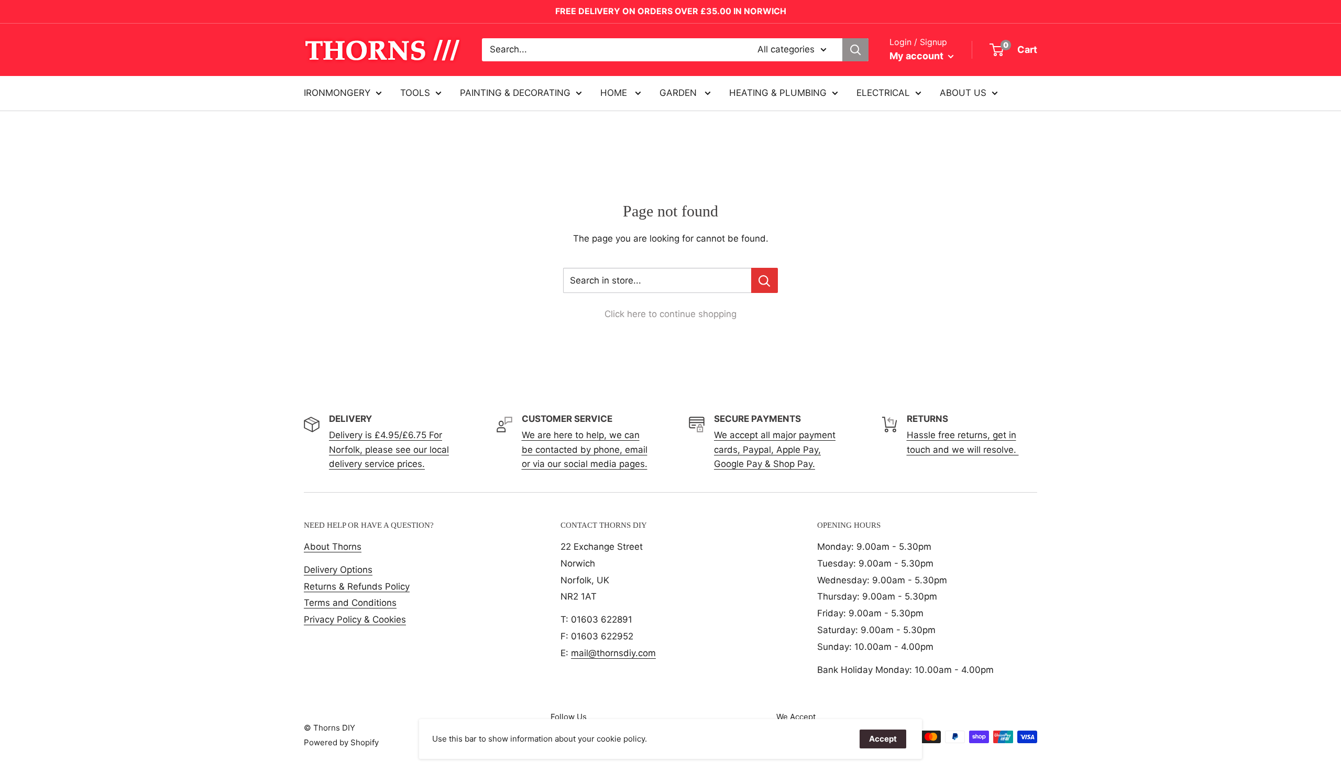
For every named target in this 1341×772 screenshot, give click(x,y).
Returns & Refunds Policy (357, 586)
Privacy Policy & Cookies (355, 619)
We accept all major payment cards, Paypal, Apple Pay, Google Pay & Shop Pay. (775, 449)
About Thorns (332, 546)
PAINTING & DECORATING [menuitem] (515, 93)
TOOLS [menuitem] (415, 93)
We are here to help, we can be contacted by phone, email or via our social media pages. (584, 449)
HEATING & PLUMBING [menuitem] (778, 93)
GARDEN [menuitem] (679, 93)
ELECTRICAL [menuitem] (883, 93)
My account (917, 55)
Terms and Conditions (350, 602)
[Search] (855, 49)
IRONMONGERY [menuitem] (337, 93)
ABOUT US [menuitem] (963, 93)
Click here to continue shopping (670, 314)
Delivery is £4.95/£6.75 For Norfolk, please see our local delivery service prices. (389, 449)
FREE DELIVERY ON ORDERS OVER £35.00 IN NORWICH (670, 11)
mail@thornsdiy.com (613, 653)
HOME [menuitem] (615, 93)
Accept (883, 739)
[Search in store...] (764, 280)
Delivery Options (338, 569)
